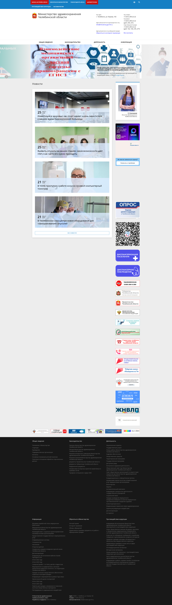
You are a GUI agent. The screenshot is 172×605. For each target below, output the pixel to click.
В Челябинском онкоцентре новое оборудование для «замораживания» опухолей (66, 222)
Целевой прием (92, 2)
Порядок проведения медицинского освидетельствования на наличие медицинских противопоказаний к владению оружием (121, 499)
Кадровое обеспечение (113, 454)
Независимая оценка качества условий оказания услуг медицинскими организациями (121, 481)
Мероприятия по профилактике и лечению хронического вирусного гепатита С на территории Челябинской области (48, 568)
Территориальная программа (115, 459)
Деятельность (99, 42)
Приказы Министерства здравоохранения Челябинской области (82, 446)
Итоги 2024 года (37, 581)
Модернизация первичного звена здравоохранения (122, 506)
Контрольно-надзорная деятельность (118, 466)
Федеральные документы (77, 466)
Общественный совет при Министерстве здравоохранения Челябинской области (119, 469)
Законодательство (72, 42)
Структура (35, 447)
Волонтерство (110, 484)
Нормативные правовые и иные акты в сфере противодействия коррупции (120, 544)
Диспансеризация (112, 511)
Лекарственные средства (114, 456)
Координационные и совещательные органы (120, 478)
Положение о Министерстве (41, 445)
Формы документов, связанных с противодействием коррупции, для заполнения (122, 553)
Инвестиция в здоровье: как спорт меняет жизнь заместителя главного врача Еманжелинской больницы (70, 117)
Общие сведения (45, 42)
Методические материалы (114, 550)
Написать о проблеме (127, 163)
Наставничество (58, 6)
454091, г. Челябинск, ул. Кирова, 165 (83, 596)
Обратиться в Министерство (59, 2)
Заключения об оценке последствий (43, 579)
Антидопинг (110, 513)
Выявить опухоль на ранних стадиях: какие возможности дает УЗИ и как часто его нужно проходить (70, 152)
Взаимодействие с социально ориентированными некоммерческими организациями (47, 532)
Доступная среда (111, 463)
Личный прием (74, 523)
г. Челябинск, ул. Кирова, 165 (106, 17)
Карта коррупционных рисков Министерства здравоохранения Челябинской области (120, 557)
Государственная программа (115, 461)
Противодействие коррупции (41, 6)
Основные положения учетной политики (45, 457)
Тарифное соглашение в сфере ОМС (80, 473)
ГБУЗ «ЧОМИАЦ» (51, 599)
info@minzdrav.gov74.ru (87, 599)
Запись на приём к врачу (39, 2)
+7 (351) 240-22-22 (130, 17)
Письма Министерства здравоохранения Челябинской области (82, 450)
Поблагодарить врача (77, 2)
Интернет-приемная (75, 526)
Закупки (108, 487)
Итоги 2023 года (37, 562)
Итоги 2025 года (37, 584)
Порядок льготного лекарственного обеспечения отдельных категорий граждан (47, 573)
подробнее (125, 75)
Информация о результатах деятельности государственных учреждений (119, 492)
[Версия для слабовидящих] (134, 2)
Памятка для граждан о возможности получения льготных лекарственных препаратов (47, 587)
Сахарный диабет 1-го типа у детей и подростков (47, 564)
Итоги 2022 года (37, 560)
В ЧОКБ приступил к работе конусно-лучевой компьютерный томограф (70, 187)
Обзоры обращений (75, 528)
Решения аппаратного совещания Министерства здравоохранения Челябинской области (84, 454)
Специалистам (36, 542)
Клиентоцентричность (113, 504)
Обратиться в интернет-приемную (108, 33)
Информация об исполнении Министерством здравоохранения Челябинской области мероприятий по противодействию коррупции (121, 525)
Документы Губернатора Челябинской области (83, 464)
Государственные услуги (113, 447)
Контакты (35, 454)
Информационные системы (40, 540)
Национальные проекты (113, 445)
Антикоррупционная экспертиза (116, 547)
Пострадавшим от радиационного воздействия (46, 590)
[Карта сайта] (129, 2)
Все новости (72, 233)
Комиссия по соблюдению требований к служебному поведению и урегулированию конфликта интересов (122, 536)
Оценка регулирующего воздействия (117, 508)
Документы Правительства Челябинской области (84, 462)
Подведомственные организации (42, 452)
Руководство (36, 450)
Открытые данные (38, 547)
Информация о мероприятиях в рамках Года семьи (48, 577)
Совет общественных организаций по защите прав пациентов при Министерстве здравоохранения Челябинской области (122, 474)
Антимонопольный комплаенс (115, 489)
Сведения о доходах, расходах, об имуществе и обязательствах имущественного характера (120, 540)
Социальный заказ (112, 495)
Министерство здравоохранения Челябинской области (59, 16)
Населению (35, 544)
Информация (126, 42)
